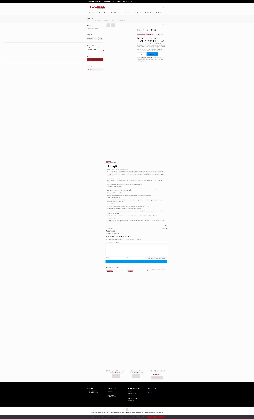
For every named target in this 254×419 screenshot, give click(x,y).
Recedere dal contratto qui (134, 395)
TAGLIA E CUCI (106, 20)
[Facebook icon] (164, 1)
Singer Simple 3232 (136, 371)
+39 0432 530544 (117, 1)
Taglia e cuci (164, 228)
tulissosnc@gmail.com (93, 392)
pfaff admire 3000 (141, 59)
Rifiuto (154, 416)
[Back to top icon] (127, 409)
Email (127, 257)
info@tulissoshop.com (127, 1)
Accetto (149, 416)
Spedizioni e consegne (132, 398)
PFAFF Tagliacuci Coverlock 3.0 (115, 371)
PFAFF (113, 20)
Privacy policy (131, 400)
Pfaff (166, 225)
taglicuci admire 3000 (142, 60)
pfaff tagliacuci (154, 59)
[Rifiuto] (252, 417)
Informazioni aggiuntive (111, 162)
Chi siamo (130, 391)
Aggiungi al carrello (152, 54)
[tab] (136, 161)
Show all (164, 25)
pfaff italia (148, 59)
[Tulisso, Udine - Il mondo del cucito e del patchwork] (97, 7)
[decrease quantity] (139, 54)
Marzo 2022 (92, 69)
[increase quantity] (144, 54)
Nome (107, 257)
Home (88, 20)
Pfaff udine (161, 59)
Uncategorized (92, 59)
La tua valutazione (110, 242)
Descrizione (108, 161)
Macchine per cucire (96, 20)
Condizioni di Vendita (132, 393)
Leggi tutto (115, 375)
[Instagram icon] (165, 1)
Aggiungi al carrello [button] (157, 377)
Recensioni (108, 164)
